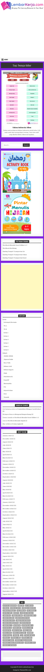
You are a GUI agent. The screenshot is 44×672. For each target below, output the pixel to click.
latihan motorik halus (26, 613)
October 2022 (7, 512)
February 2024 (7, 461)
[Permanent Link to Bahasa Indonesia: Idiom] (22, 99)
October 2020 (7, 588)
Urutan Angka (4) (17, 424)
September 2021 (8, 553)
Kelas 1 (6, 332)
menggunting (7, 630)
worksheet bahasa (8, 640)
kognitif (16, 613)
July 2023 (6, 483)
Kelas (4, 319)
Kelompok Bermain (10, 322)
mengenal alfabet (27, 628)
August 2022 (7, 518)
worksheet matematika (9, 645)
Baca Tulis (7, 363)
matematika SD (7, 628)
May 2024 (6, 451)
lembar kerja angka (8, 618)
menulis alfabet (16, 630)
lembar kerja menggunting (10, 623)
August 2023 (7, 480)
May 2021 (6, 566)
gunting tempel (7, 613)
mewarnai (30, 633)
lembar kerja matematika (23, 620)
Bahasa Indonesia (19, 77)
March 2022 (7, 534)
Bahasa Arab (8, 366)
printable (16, 635)
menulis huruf (7, 633)
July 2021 (6, 559)
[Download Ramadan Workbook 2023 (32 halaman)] (17, 192)
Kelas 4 (6, 343)
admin (12, 72)
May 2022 (6, 528)
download (6, 608)
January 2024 (7, 464)
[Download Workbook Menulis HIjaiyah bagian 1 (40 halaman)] (17, 233)
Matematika (7, 383)
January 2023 (7, 502)
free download (21, 610)
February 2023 (8, 499)
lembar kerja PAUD (25, 623)
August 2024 (7, 442)
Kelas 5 (28, 77)
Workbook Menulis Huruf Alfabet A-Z (15, 245)
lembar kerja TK (7, 625)
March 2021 (6, 572)
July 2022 (6, 521)
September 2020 (8, 591)
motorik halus (7, 635)
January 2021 (7, 578)
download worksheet (9, 610)
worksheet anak (15, 638)
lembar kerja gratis (8, 620)
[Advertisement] (22, 34)
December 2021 (8, 543)
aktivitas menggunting (9, 606)
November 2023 (8, 470)
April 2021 (6, 569)
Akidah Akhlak (8, 356)
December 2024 (8, 439)
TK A (5, 326)
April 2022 (6, 531)
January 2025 (7, 435)
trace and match (29, 635)
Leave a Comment (28, 72)
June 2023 (6, 486)
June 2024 (6, 448)
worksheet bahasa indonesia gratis (13, 643)
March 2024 (7, 458)
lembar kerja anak (17, 615)
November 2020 (8, 585)
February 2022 (8, 537)
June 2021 (6, 562)
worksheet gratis (30, 643)
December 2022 (8, 505)
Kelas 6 (6, 350)
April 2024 (6, 454)
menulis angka (27, 630)
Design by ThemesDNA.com (22, 670)
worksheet (6, 638)
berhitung (21, 606)
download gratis (15, 608)
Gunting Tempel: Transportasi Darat (14, 258)
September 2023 (8, 477)
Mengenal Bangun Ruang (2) (24, 414)
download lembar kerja (28, 608)
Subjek (5, 353)
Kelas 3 (6, 339)
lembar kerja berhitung (22, 618)
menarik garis (17, 628)
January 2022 (7, 540)
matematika (17, 625)
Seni (5, 394)
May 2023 (6, 489)
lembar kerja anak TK (30, 615)
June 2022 (6, 524)
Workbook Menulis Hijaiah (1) (17, 421)
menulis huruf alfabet (19, 633)
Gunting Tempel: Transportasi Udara (15, 254)
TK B (5, 329)
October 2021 (7, 550)
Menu (6, 59)
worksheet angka (27, 638)
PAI (5, 387)
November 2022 (8, 508)
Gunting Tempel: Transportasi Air (14, 251)
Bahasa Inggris (8, 369)
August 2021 (7, 556)
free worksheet (31, 610)
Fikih (5, 373)
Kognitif (6, 380)
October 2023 (7, 473)
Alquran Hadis (8, 359)
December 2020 (8, 581)
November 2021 (8, 546)
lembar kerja (6, 615)
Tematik (6, 397)
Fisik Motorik (8, 376)
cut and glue (29, 606)
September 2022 (8, 515)
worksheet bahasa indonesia (23, 640)
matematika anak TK (27, 625)
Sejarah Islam (8, 390)
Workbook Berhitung (10, 248)
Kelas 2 (6, 336)
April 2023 (6, 493)
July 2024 (6, 445)
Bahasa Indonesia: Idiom (22, 127)
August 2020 (7, 594)
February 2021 (7, 575)
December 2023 (8, 467)
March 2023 (7, 496)
